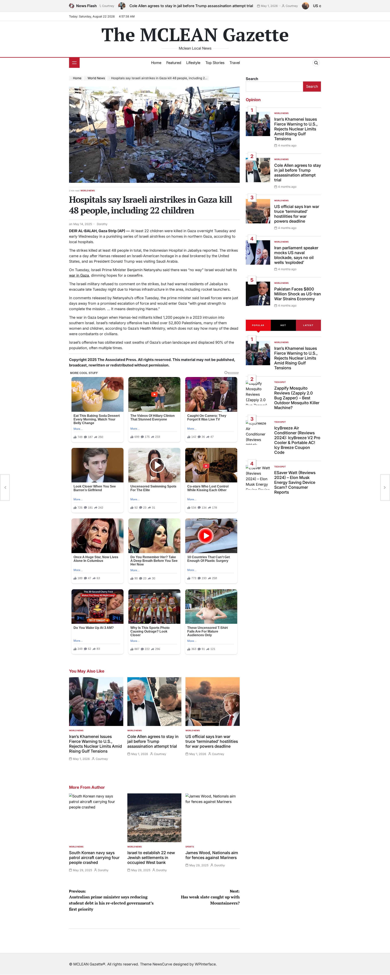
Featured (173, 63)
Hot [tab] (283, 325)
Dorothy (102, 224)
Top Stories (214, 63)
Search (252, 79)
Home (156, 63)
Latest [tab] (308, 325)
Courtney (251, 6)
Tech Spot (280, 382)
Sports (189, 846)
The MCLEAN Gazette (195, 34)
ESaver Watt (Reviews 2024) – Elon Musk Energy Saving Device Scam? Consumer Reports (294, 482)
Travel (235, 63)
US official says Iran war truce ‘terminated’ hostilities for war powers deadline (211, 741)
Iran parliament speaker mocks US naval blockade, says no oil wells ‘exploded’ (296, 255)
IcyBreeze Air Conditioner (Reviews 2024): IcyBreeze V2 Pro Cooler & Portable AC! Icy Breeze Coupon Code (297, 440)
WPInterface (205, 964)
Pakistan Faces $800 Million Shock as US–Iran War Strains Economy (297, 294)
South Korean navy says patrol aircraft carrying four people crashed (94, 857)
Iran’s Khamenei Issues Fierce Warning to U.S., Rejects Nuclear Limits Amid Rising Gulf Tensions (95, 744)
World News (87, 190)
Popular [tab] (258, 325)
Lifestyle (193, 63)
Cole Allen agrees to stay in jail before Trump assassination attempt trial (150, 6)
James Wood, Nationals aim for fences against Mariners (211, 855)
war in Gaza (79, 275)
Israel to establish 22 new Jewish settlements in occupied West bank (151, 857)
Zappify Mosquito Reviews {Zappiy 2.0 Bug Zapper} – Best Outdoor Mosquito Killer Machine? (296, 398)
